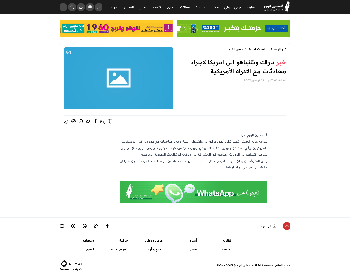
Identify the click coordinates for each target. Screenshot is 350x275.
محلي (143, 7)
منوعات (200, 7)
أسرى (171, 7)
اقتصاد (157, 7)
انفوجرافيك (119, 249)
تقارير (251, 7)
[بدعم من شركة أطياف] (72, 263)
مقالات (185, 7)
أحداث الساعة (257, 49)
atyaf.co (79, 269)
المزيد (115, 7)
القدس (129, 7)
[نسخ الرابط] (66, 122)
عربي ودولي (233, 7)
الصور (89, 249)
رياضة (214, 7)
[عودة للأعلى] (286, 226)
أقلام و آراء (155, 249)
